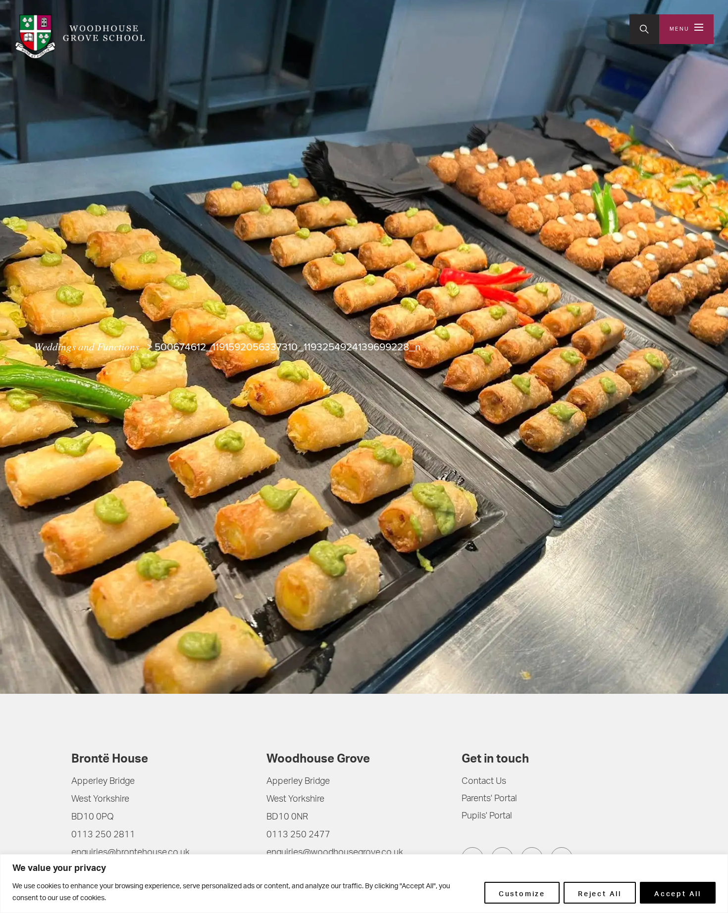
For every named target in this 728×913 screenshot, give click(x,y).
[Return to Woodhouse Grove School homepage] (79, 36)
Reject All (600, 892)
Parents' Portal (489, 799)
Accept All (677, 892)
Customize (522, 892)
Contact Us (484, 781)
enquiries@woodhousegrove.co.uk (334, 853)
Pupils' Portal (487, 816)
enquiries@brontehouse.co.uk (130, 853)
